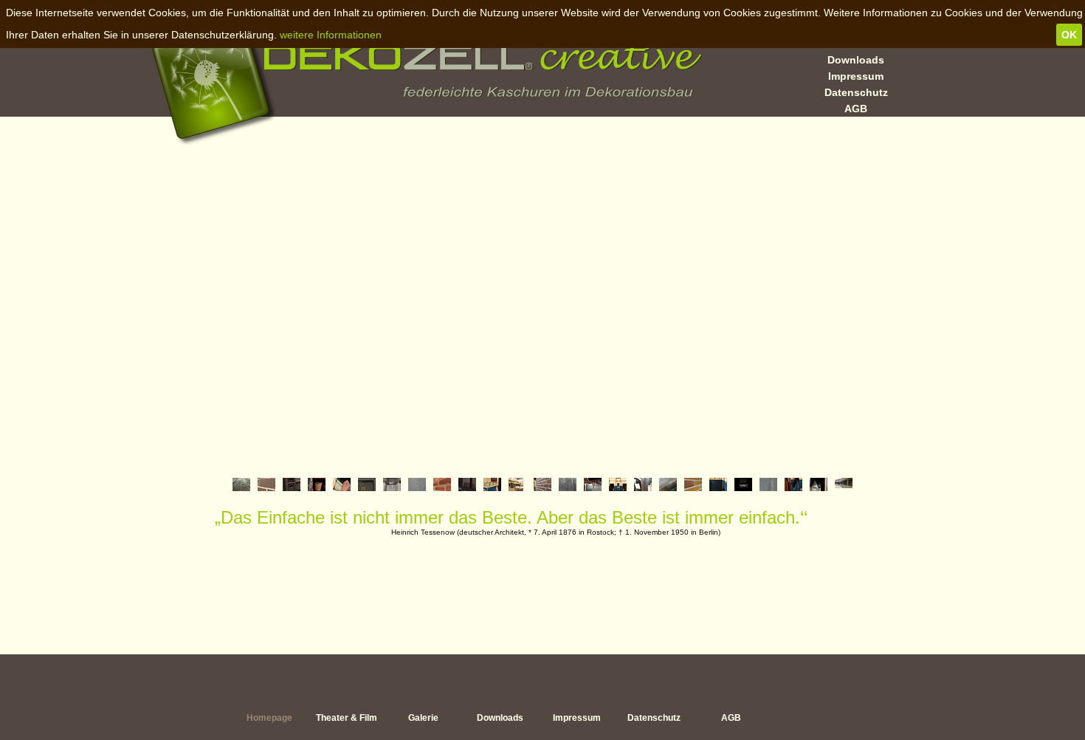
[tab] (241, 484)
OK (1069, 35)
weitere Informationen (331, 35)
